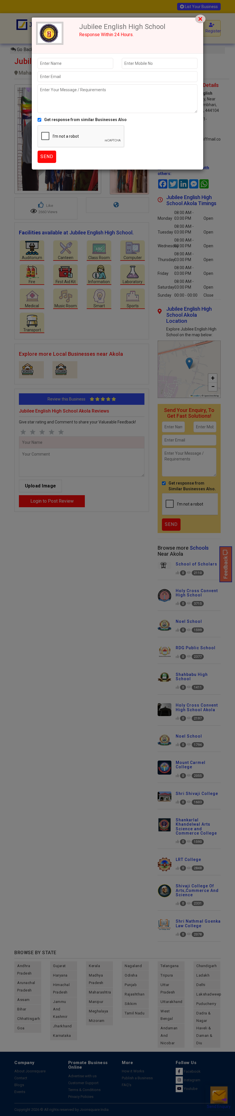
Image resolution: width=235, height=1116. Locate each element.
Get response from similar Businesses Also (85, 119)
